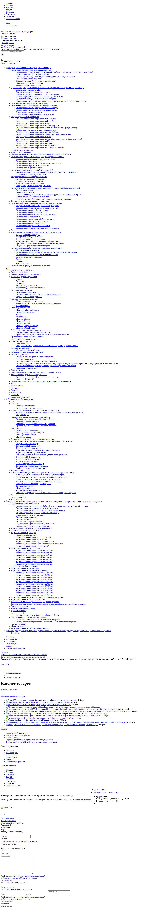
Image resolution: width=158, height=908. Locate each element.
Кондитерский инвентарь (16, 733)
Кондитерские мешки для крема (29, 181)
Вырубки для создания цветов (28, 79)
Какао (18, 314)
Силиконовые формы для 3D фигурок (32, 221)
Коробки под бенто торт (26, 535)
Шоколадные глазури (25, 312)
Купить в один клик (28, 878)
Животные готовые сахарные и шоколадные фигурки (38, 479)
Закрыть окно (6, 880)
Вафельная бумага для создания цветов (32, 74)
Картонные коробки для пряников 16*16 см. (34, 579)
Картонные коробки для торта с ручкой (32, 546)
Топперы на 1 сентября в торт (28, 448)
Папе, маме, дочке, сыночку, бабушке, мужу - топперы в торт (41, 455)
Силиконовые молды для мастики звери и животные (38, 228)
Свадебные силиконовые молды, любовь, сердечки (37, 206)
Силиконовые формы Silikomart (29, 168)
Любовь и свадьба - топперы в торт (31, 468)
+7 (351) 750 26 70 (8, 821)
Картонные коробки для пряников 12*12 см (34, 575)
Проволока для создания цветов (29, 83)
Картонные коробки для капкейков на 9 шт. (34, 553)
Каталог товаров (8, 63)
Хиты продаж (12, 639)
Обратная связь (7, 818)
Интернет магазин (8, 38)
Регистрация (11, 25)
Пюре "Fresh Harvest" (25, 379)
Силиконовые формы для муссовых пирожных (35, 159)
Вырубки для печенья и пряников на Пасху (34, 141)
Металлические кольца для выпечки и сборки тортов (38, 241)
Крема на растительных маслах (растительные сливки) (39, 303)
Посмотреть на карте (82, 800)
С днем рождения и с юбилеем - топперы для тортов (38, 450)
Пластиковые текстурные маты (29, 112)
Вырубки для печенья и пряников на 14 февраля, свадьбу (40, 148)
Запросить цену (23, 899)
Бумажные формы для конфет (28, 90)
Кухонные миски (23, 263)
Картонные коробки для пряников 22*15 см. (34, 584)
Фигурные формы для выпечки (29, 237)
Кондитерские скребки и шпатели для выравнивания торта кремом (44, 199)
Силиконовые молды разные (28, 217)
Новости (4, 652)
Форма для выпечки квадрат (28, 235)
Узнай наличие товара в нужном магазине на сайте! (23, 657)
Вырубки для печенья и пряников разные (33, 137)
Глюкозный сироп (23, 343)
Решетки (19, 261)
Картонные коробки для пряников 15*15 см (34, 588)
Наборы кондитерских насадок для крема (33, 186)
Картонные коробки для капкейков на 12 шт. (34, 550)
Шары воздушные (23, 437)
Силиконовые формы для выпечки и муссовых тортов (39, 163)
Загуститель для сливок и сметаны (30, 288)
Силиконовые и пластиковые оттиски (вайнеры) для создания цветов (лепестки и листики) (54, 72)
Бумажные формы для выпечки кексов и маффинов (37, 94)
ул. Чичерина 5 (7, 43)
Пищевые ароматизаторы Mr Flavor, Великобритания (38, 294)
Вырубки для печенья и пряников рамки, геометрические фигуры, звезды (47, 128)
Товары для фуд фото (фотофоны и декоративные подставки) (31, 742)
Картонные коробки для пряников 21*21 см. (34, 577)
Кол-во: (4, 836)
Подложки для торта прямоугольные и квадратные (37, 508)
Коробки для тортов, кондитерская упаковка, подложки (29, 740)
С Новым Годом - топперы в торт (30, 464)
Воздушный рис (22, 415)
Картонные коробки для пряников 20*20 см (34, 582)
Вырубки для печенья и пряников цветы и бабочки (37, 132)
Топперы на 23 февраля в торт (28, 457)
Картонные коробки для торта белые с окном (35, 542)
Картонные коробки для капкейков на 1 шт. (34, 562)
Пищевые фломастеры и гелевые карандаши (34, 357)
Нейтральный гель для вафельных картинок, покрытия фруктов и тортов (47, 346)
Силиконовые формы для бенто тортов (32, 166)
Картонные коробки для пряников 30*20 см (34, 595)
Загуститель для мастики (26, 285)
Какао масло (21, 317)
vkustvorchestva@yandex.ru (108, 792)
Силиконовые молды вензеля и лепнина (33, 226)
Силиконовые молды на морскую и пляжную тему (37, 208)
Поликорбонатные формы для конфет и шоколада (37, 108)
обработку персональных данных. (30, 876)
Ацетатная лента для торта (27, 190)
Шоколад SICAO (23, 319)
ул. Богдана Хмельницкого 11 (13, 47)
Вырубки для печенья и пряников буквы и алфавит (37, 125)
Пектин (19, 279)
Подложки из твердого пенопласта (30, 521)
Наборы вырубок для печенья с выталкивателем (36, 130)
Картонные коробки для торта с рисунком (33, 537)
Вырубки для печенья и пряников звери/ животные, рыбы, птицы (43, 134)
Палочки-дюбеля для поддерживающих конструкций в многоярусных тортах (48, 194)
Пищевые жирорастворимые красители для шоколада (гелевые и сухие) (46, 366)
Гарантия (10, 16)
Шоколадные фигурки (25, 488)
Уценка (9, 646)
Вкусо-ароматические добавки (29, 297)
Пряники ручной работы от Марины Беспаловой (36, 426)
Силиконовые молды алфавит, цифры (32, 210)
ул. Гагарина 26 (7, 45)
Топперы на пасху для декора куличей (32, 466)
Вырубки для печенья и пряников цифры (33, 123)
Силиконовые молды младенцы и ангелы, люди (36, 214)
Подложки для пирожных (27, 517)
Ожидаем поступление (15, 648)
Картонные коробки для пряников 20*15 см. (34, 573)
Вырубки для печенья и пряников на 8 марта (34, 143)
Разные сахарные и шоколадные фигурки (33, 484)
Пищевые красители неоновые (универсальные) (36, 361)
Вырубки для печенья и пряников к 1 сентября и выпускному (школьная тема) (49, 139)
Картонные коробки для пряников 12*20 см (34, 591)
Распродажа (11, 641)
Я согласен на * (24, 876)
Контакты (10, 7)
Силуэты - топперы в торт (27, 444)
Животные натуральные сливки (29, 301)
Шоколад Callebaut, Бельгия (27, 310)
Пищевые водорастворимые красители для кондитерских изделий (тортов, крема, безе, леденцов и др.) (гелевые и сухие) (67, 363)
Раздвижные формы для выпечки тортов (33, 246)
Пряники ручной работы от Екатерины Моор (35, 419)
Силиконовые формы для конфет (30, 161)
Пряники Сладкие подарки (27, 421)
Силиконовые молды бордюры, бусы (31, 212)
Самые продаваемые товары (13, 696)
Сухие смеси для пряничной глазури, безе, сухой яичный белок (42, 334)
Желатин (19, 283)
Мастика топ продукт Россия (28, 350)
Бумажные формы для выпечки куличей (33, 92)
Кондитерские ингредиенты (18, 735)
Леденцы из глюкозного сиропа (29, 408)
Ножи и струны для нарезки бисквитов (32, 197)
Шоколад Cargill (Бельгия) (27, 326)
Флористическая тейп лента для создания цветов (36, 81)
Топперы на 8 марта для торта (28, 459)
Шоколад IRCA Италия (25, 328)
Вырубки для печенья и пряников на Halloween (36, 119)
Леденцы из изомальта (25, 406)
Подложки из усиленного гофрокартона (33, 526)
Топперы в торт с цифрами (27, 461)
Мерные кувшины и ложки (27, 250)
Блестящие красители (25, 359)
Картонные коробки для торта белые (31, 539)
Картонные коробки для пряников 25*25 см (34, 593)
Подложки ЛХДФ (23, 519)
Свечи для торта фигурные (27, 430)
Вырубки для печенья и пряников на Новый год (36, 121)
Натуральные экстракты (26, 292)
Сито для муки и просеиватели (29, 257)
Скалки (19, 259)
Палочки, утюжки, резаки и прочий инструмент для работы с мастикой (46, 172)
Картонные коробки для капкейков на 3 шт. (34, 564)
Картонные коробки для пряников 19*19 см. (34, 586)
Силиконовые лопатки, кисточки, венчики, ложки (37, 255)
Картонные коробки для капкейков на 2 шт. (34, 559)
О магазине (11, 14)
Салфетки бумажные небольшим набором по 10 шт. (37, 615)
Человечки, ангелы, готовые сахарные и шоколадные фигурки (42, 477)
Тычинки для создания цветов (28, 85)
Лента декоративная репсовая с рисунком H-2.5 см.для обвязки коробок (46, 622)
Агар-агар (20, 281)
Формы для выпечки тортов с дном (31, 239)
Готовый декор (12, 737)
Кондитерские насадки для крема (30, 183)
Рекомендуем (11, 644)
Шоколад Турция (23, 323)
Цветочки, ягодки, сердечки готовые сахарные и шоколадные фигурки (46, 493)
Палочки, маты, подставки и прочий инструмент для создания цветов (45, 76)
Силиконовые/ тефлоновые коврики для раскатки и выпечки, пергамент (46, 252)
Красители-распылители (26, 368)
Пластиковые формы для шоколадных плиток (35, 114)
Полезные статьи (13, 19)
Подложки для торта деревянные (30, 515)
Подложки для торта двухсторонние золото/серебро (37, 513)
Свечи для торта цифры (26, 435)
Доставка (10, 12)
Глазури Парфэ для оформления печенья (33, 332)
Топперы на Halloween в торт (28, 446)
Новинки (10, 637)
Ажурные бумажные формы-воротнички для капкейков (39, 96)
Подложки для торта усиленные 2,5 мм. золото (35, 524)
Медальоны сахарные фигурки (29, 490)
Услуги (9, 10)
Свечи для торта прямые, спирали (30, 432)
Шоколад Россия (23, 321)
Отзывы (9, 5)
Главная (9, 3)
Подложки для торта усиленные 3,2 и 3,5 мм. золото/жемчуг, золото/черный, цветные (52, 506)
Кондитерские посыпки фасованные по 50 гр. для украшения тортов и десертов (49, 412)
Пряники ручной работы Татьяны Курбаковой (35, 424)
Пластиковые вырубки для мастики (31, 174)
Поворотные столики (25, 192)
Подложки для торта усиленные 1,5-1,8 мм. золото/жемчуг (40, 510)
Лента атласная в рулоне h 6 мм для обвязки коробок (38, 619)
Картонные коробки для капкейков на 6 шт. (34, 555)
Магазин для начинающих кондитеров (17, 31)
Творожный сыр (23, 306)
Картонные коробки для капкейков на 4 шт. (34, 557)
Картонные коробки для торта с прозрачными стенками (39, 544)
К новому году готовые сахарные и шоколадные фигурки (40, 475)
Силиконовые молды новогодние (30, 223)
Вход (8, 23)
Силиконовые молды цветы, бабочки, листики (35, 219)
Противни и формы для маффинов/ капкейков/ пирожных (40, 243)
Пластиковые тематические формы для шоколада (36, 110)
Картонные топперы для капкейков (31, 452)
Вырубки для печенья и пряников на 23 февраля (36, 145)
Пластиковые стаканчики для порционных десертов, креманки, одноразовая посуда (51, 101)
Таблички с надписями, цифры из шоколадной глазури (39, 481)
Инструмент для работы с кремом (30, 179)
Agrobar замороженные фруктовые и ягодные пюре (37, 377)
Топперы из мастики (24, 486)
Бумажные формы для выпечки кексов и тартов (36, 99)
